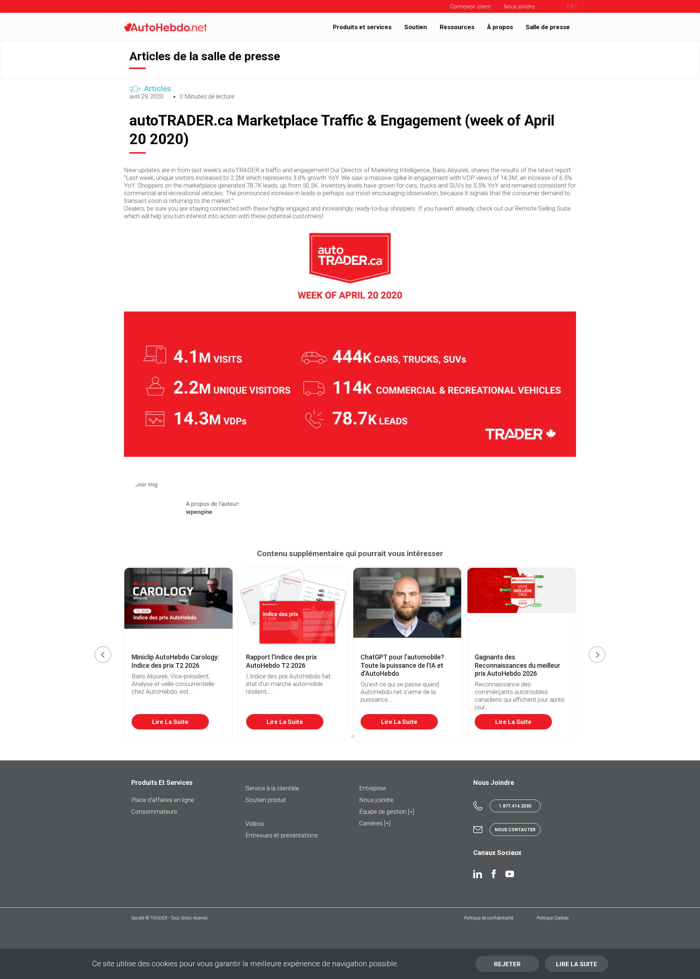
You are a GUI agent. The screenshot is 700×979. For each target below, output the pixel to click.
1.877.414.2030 (515, 806)
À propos (500, 26)
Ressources (457, 26)
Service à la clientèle (272, 788)
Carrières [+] (374, 823)
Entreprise (372, 788)
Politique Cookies (553, 918)
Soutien (415, 26)
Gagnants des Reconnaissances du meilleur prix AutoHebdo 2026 (517, 665)
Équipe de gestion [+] (386, 811)
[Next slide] (597, 655)
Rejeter (507, 964)
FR (570, 6)
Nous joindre (376, 799)
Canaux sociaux (497, 852)
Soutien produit (265, 799)
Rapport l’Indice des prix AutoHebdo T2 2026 (281, 661)
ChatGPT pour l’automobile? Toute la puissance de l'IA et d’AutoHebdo (402, 665)
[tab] (347, 737)
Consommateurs (154, 811)
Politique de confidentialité (488, 918)
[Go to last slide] (103, 655)
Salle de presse (548, 26)
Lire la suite (170, 721)
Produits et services (362, 26)
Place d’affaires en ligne (162, 799)
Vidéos (254, 823)
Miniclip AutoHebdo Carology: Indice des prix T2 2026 (175, 661)
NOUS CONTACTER (515, 829)
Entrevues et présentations (281, 835)
